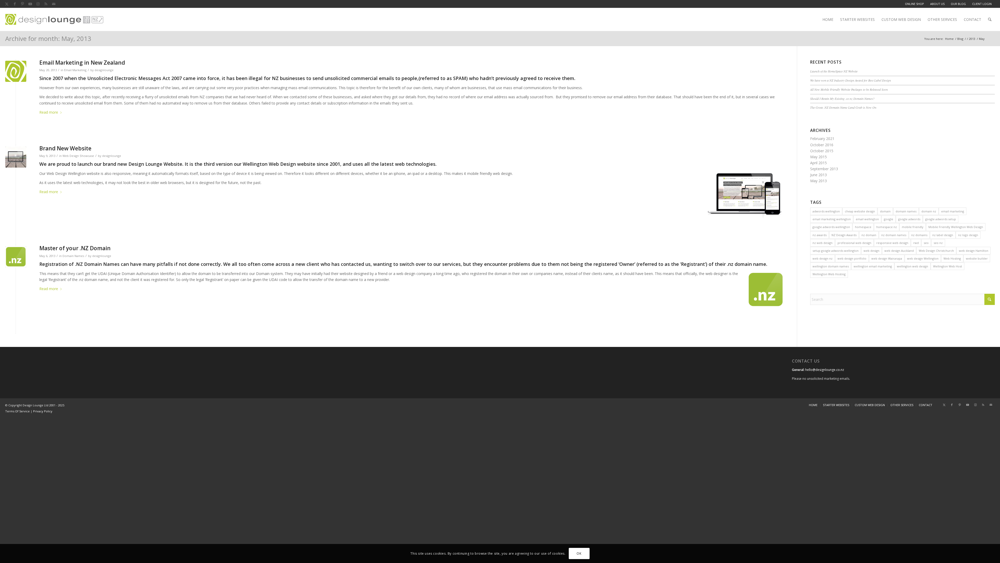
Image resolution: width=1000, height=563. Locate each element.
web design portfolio (852, 258)
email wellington (867, 219)
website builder (977, 258)
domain (885, 211)
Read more (48, 112)
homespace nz (886, 227)
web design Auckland (899, 251)
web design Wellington (923, 258)
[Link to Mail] (54, 4)
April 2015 (818, 162)
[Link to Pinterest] (22, 4)
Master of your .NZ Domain (75, 248)
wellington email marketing (873, 266)
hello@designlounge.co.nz (824, 370)
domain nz (928, 211)
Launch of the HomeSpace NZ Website (834, 71)
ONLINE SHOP (914, 4)
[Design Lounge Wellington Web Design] (15, 71)
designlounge (104, 70)
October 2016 (821, 144)
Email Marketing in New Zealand (82, 62)
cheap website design (860, 211)
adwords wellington (826, 211)
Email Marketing (75, 70)
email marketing (952, 211)
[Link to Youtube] (30, 4)
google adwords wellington (831, 227)
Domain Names (73, 256)
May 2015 (818, 156)
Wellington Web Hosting (829, 274)
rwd (916, 243)
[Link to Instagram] (38, 4)
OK (579, 553)
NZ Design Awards (844, 235)
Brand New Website (65, 148)
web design (871, 251)
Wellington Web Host (947, 266)
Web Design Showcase (78, 156)
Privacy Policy (42, 411)
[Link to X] (7, 4)
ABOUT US (937, 4)
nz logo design (968, 235)
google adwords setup (940, 219)
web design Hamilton (973, 251)
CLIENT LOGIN (982, 4)
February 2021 (822, 138)
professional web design (854, 243)
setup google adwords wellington (836, 251)
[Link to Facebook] (14, 4)
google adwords (909, 219)
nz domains (919, 235)
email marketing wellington (832, 219)
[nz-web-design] (54, 19)
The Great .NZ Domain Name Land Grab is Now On (843, 107)
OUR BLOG (958, 4)
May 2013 (818, 180)
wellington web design (912, 266)
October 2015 (821, 150)
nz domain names (893, 235)
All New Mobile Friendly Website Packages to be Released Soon (849, 89)
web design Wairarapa (886, 258)
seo (926, 243)
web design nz (823, 258)
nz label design (942, 235)
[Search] (990, 19)
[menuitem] (914, 4)
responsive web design (892, 243)
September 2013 (824, 168)
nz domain (868, 235)
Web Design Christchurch (936, 251)
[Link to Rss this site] (46, 4)
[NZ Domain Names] (15, 256)
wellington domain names (831, 266)
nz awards (820, 235)
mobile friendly (912, 227)
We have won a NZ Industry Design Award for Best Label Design (850, 80)
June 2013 (818, 174)
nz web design (823, 243)
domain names (906, 211)
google (888, 219)
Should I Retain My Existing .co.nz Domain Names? (842, 98)
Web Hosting (952, 258)
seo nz (938, 243)
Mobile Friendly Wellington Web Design (955, 227)
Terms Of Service (17, 411)
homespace (863, 227)
